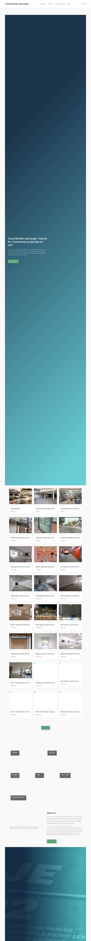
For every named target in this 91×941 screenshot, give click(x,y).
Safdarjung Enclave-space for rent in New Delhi (21, 654)
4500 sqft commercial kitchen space (45, 508)
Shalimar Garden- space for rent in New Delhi (21, 537)
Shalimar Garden (27, 535)
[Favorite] (30, 511)
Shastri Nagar (77, 535)
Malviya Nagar (28, 593)
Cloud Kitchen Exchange (52, 816)
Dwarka (29, 680)
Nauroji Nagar (52, 622)
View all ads (43, 4)
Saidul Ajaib (28, 564)
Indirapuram (53, 535)
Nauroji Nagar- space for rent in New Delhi (45, 625)
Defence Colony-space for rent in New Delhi (70, 654)
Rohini (29, 709)
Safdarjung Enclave (51, 564)
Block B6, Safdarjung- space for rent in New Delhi (45, 567)
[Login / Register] (82, 4)
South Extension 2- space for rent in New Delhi (70, 567)
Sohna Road (28, 506)
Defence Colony (77, 651)
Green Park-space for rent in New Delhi (70, 596)
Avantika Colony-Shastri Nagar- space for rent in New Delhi (70, 537)
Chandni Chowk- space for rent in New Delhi (45, 683)
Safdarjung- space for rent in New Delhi (45, 654)
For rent (13, 506)
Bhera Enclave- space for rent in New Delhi (70, 712)
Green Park (78, 593)
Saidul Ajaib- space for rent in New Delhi (21, 567)
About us (50, 4)
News (68, 4)
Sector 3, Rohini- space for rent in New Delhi (21, 712)
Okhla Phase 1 (77, 506)
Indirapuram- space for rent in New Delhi (45, 537)
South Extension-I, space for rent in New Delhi (70, 625)
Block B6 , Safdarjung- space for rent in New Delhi (21, 625)
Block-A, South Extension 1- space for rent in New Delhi (45, 712)
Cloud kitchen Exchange (52, 826)
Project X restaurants (60, 4)
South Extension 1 (77, 564)
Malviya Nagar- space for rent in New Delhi (21, 596)
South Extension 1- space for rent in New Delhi (70, 681)
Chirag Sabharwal (15, 508)
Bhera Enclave (77, 709)
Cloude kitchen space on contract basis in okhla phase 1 (70, 508)
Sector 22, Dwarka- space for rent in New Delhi (21, 683)
